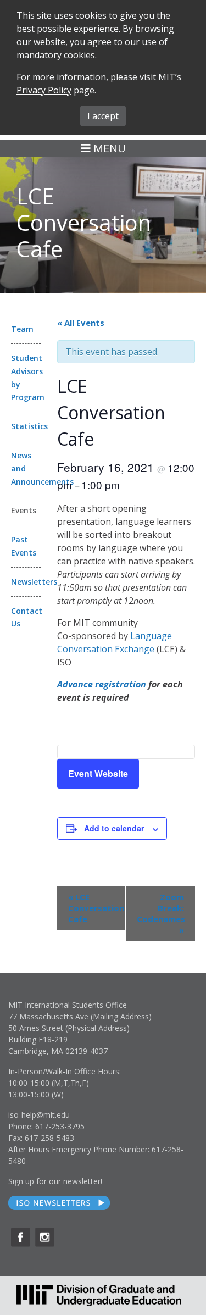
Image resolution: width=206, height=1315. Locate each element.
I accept (103, 116)
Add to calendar (114, 828)
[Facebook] (20, 1237)
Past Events (23, 546)
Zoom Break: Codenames (161, 913)
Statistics (26, 426)
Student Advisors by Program (26, 377)
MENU (108, 148)
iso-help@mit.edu (39, 1114)
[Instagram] (44, 1237)
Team (22, 329)
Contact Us (26, 617)
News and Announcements (26, 468)
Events (23, 510)
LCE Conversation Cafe (96, 907)
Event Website (98, 773)
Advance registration (101, 684)
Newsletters (26, 581)
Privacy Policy (43, 90)
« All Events (80, 322)
